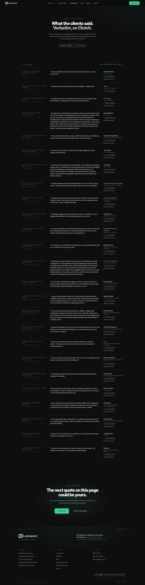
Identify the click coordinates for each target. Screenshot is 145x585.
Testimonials (73, 3)
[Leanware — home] (11, 3)
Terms (124, 582)
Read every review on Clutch (110, 64)
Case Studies (63, 3)
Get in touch (134, 3)
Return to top (122, 529)
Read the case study (109, 79)
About (88, 3)
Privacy (118, 582)
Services (50, 3)
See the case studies (80, 511)
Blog (82, 3)
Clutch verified (110, 76)
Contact (96, 3)
